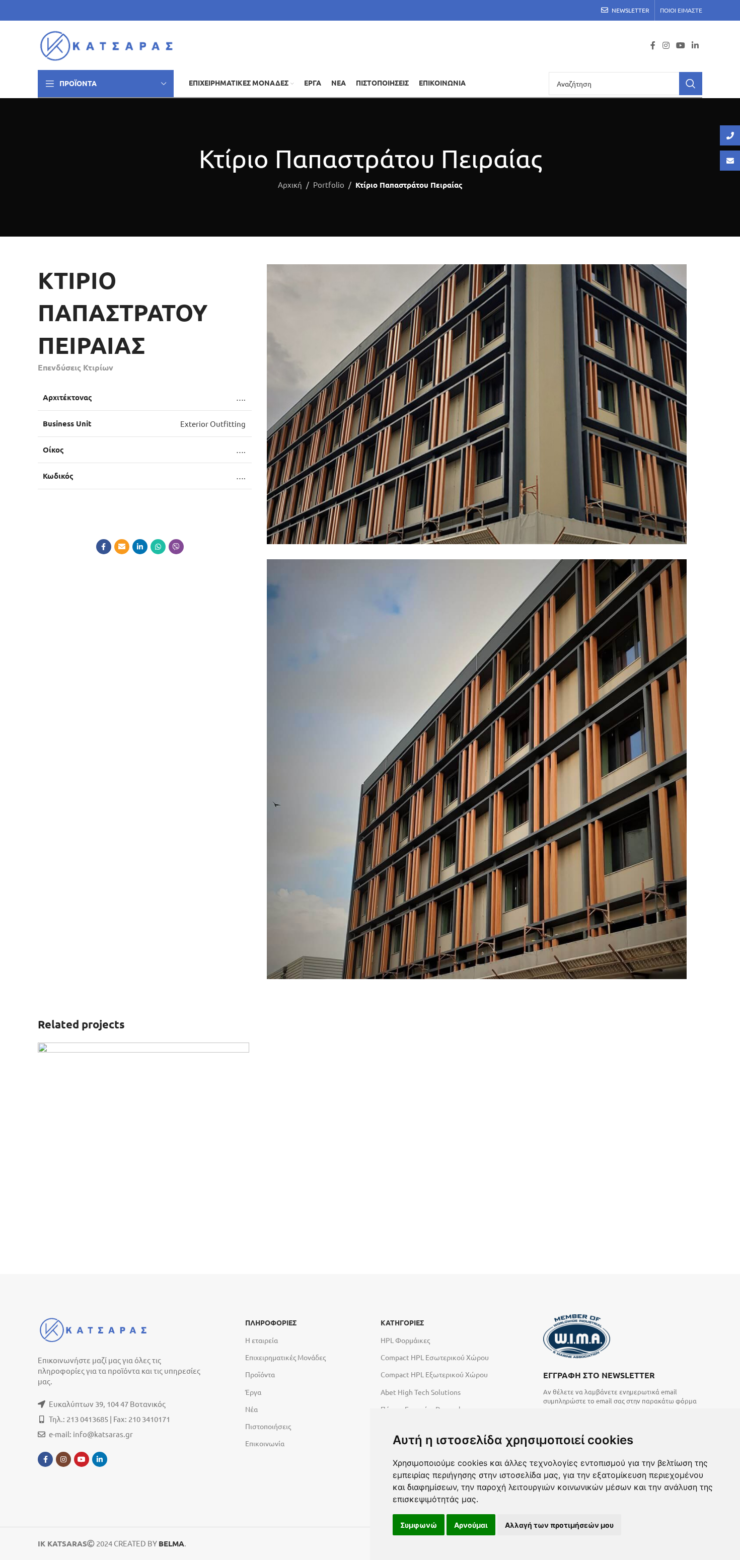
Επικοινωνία (264, 1443)
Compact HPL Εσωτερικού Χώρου (435, 1357)
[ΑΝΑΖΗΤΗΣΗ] (690, 83)
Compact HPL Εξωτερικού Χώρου (434, 1374)
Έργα (253, 1391)
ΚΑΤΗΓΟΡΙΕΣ (402, 1323)
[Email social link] (121, 546)
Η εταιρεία (261, 1340)
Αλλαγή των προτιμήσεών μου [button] (559, 1525)
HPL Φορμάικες (405, 1340)
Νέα (251, 1409)
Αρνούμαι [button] (471, 1525)
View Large (236, 1054)
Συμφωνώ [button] (418, 1525)
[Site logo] (109, 44)
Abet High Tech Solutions (421, 1391)
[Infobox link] (622, 1386)
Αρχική (290, 184)
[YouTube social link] (680, 45)
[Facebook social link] (653, 45)
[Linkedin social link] (695, 45)
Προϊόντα (260, 1374)
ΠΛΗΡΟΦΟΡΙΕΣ (271, 1323)
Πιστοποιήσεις (268, 1426)
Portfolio (328, 184)
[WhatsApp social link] (158, 546)
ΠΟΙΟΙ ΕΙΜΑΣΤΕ (681, 10)
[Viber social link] (176, 546)
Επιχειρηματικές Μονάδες (285, 1357)
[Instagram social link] (666, 45)
